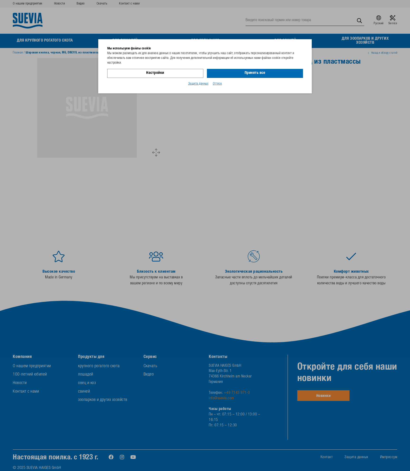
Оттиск (217, 84)
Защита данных (198, 84)
